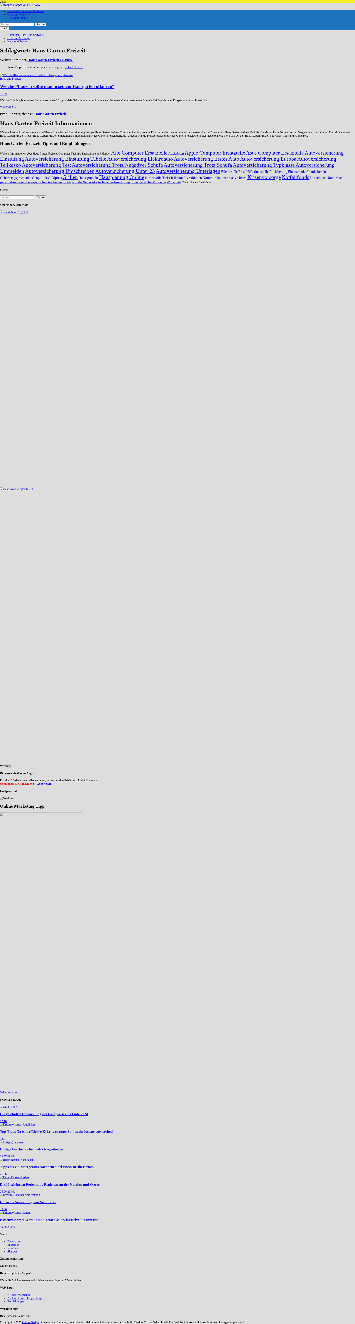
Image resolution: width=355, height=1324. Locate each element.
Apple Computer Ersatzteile (215, 153)
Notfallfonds (295, 177)
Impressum (13, 1244)
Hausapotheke (89, 178)
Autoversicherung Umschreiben (59, 171)
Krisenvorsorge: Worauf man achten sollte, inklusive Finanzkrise (49, 1220)
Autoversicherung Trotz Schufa (198, 165)
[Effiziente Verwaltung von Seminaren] (20, 1194)
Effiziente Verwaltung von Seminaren (28, 1202)
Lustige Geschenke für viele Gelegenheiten (31, 1149)
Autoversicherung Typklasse (264, 165)
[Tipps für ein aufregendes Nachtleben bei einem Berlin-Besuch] (17, 1159)
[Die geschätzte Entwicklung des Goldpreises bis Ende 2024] (8, 1106)
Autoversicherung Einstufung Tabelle (65, 159)
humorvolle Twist (157, 178)
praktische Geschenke (46, 182)
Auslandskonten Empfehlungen (25, 1298)
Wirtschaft (174, 182)
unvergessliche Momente (148, 182)
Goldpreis (55, 178)
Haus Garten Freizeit (50, 114)
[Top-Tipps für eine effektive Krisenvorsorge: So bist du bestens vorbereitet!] (17, 1124)
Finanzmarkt (297, 172)
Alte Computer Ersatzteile (139, 153)
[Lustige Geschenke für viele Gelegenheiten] (11, 1142)
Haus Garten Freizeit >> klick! (50, 60)
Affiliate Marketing (18, 1294)
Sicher (66, 182)
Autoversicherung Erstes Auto (206, 159)
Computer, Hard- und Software (25, 11)
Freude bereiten (317, 172)
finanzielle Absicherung (270, 172)
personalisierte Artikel (15, 182)
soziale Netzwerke (84, 182)
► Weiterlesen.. (42, 783)
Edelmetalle (229, 172)
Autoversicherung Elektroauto (140, 159)
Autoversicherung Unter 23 (125, 171)
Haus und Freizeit (17, 17)
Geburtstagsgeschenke (15, 178)
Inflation (177, 178)
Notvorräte (334, 178)
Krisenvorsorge (264, 177)
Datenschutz (14, 1241)
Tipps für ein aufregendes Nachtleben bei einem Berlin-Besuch (47, 1167)
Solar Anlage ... (74, 67)
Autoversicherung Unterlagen (188, 171)
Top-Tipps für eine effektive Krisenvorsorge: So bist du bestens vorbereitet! (56, 1131)
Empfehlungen (16, 1301)
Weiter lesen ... (8, 106)
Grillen (70, 177)
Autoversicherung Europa (268, 159)
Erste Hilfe (245, 172)
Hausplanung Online (121, 177)
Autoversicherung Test (46, 165)
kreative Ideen (237, 178)
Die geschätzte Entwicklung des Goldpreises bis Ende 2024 (44, 1114)
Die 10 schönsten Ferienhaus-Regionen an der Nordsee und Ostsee (49, 1184)
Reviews (12, 1248)
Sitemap (12, 1251)
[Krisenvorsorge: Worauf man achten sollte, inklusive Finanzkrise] (15, 1212)
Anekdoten (176, 153)
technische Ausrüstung (114, 182)
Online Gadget (30, 1322)
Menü (4, 28)
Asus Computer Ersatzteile (275, 153)
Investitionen (193, 178)
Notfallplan (318, 178)
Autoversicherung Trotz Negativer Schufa (117, 165)
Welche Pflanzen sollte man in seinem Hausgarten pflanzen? (57, 86)
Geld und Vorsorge (18, 14)
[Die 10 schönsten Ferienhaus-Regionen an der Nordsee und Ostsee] (14, 1177)
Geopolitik (39, 178)
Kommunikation (214, 178)
